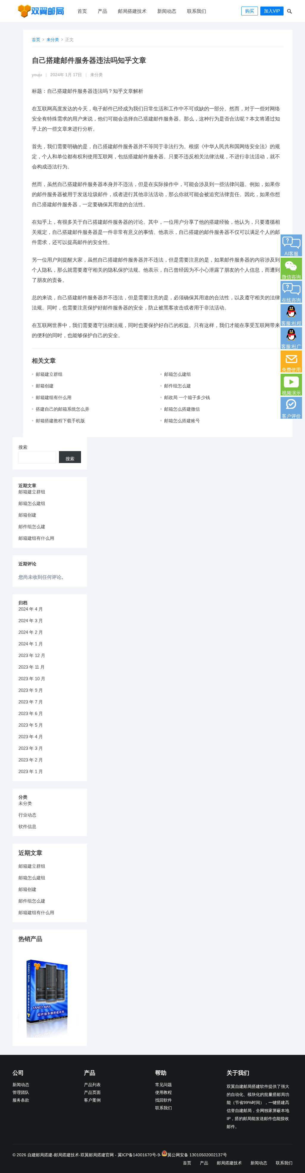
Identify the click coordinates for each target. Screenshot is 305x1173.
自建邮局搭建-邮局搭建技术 (53, 1154)
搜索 (22, 447)
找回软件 (163, 1100)
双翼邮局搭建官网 (97, 1154)
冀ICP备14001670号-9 (139, 1154)
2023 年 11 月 (31, 667)
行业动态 (27, 814)
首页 (82, 11)
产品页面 (92, 1092)
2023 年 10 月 (31, 678)
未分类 (52, 39)
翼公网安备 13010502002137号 (197, 1154)
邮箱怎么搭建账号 (182, 420)
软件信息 (27, 826)
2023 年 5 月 (30, 725)
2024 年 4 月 (30, 608)
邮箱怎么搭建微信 (182, 409)
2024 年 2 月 (30, 632)
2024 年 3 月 (30, 620)
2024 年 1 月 (30, 643)
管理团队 (21, 1092)
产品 (102, 11)
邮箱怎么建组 (177, 374)
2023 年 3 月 (30, 748)
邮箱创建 (45, 385)
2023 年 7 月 (30, 701)
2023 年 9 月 (30, 690)
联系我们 (196, 11)
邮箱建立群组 (49, 374)
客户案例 (92, 1100)
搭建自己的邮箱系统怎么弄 (62, 409)
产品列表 (92, 1085)
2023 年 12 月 (31, 655)
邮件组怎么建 (177, 385)
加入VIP (272, 10)
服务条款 (21, 1100)
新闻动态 (166, 11)
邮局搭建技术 (132, 11)
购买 (249, 10)
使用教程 (163, 1092)
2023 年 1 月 (30, 771)
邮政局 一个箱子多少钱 (187, 397)
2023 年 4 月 (30, 736)
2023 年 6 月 (30, 713)
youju (37, 75)
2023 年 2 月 (30, 759)
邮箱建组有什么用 (53, 397)
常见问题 (163, 1085)
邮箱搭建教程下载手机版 (60, 420)
